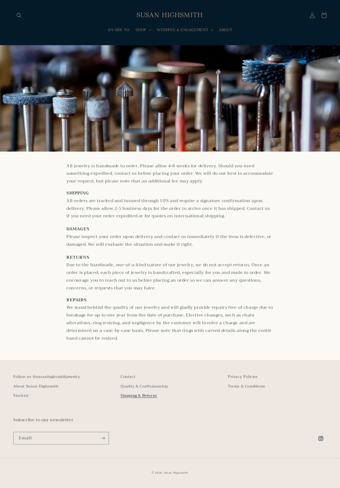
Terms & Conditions (246, 386)
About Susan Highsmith (36, 386)
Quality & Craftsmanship (144, 386)
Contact (128, 376)
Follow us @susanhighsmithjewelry (46, 376)
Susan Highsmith (176, 472)
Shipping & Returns (139, 395)
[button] (19, 15)
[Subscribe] (103, 438)
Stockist (21, 395)
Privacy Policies (243, 376)
